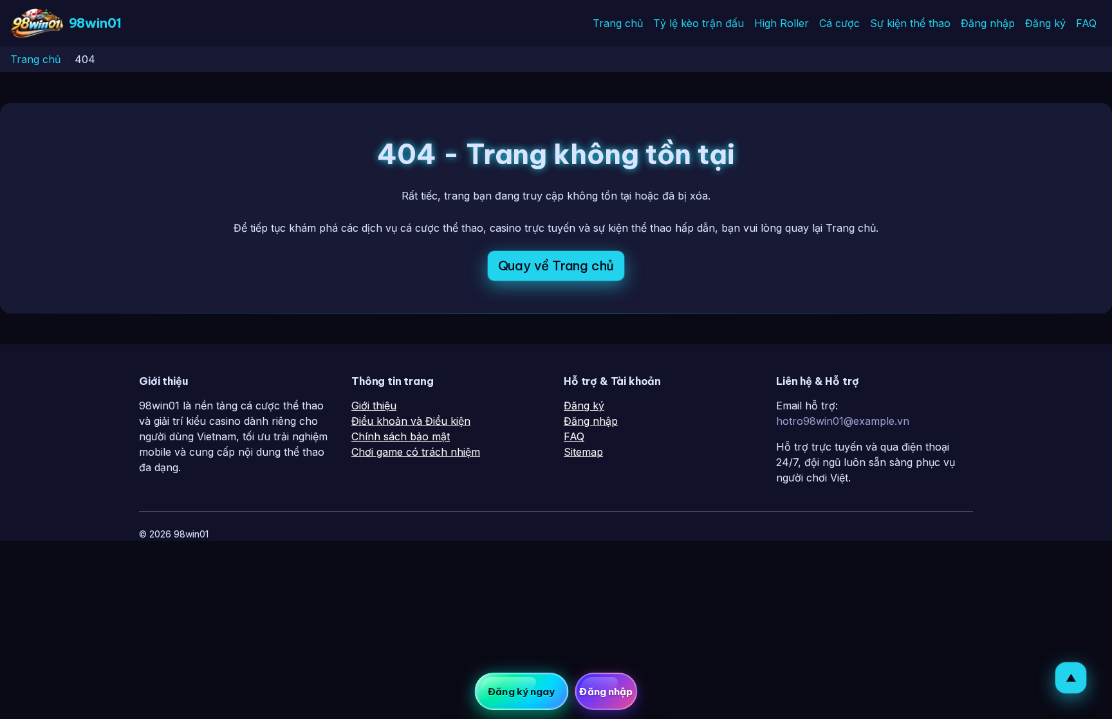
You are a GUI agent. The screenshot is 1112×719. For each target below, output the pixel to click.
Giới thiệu (373, 405)
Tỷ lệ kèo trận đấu (698, 23)
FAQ (1086, 23)
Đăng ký (1045, 23)
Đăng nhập (988, 23)
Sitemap (583, 451)
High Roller (781, 23)
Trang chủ (618, 23)
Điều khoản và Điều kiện (410, 421)
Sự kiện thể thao (910, 23)
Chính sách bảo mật (400, 436)
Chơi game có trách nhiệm (415, 451)
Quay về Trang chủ (556, 265)
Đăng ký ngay (521, 692)
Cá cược (839, 23)
